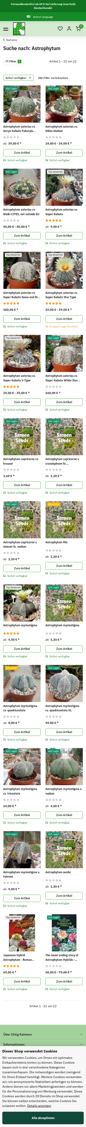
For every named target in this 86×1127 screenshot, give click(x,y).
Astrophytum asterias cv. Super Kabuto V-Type (19, 378)
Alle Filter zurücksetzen (53, 78)
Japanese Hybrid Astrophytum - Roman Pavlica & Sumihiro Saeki (19, 957)
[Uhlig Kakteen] (19, 28)
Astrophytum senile (58, 872)
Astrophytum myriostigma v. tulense (21, 874)
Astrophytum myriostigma (20, 625)
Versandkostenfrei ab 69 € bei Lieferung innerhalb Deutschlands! (43, 6)
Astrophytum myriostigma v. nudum (63, 791)
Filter (14, 61)
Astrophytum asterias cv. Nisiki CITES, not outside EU (21, 212)
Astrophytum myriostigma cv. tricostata (20, 791)
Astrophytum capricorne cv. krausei (21, 461)
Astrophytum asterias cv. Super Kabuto (61, 212)
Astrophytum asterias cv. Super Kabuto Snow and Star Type (21, 295)
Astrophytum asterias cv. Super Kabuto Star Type (61, 295)
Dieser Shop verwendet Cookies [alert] (29, 1051)
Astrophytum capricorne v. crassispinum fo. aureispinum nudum (62, 461)
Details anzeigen (39, 1106)
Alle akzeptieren (43, 1118)
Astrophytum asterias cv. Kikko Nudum (61, 129)
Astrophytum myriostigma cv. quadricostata (20, 708)
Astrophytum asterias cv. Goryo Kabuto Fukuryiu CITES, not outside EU (19, 129)
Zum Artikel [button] (22, 153)
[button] (60, 29)
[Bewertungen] (11, 137)
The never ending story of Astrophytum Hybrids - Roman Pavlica (61, 957)
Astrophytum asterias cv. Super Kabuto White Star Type (61, 378)
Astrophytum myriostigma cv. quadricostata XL (62, 708)
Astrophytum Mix (56, 542)
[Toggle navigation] (5, 28)
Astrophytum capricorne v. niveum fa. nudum (20, 544)
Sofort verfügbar (16, 78)
